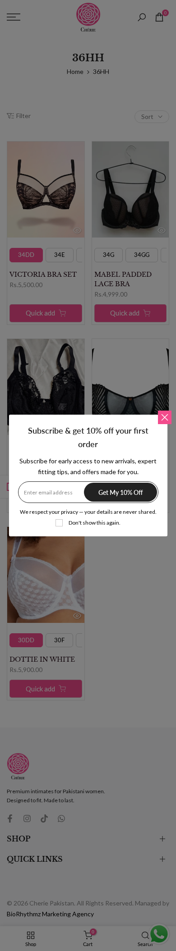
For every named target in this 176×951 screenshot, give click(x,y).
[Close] (164, 417)
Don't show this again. (94, 522)
